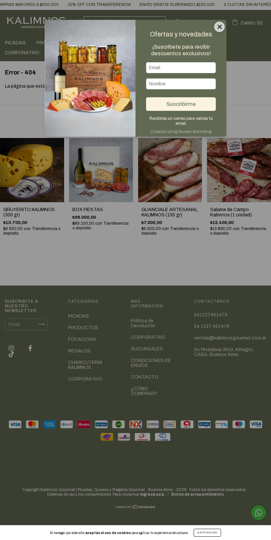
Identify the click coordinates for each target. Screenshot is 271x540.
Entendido (207, 532)
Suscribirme (181, 104)
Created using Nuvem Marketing (181, 131)
